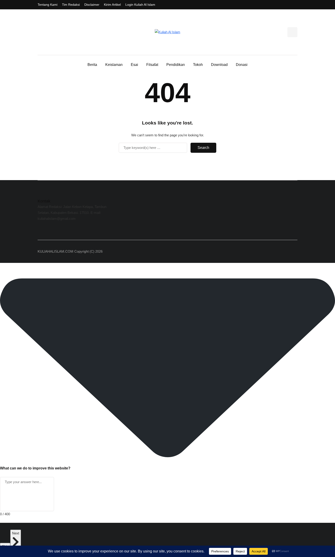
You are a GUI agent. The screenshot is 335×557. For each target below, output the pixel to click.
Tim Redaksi (71, 4)
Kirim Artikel (112, 4)
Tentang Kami (47, 4)
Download (219, 65)
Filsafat (152, 65)
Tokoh (198, 65)
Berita (92, 65)
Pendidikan (175, 65)
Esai (134, 65)
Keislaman (114, 65)
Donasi (241, 65)
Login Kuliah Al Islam (140, 4)
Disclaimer (91, 4)
